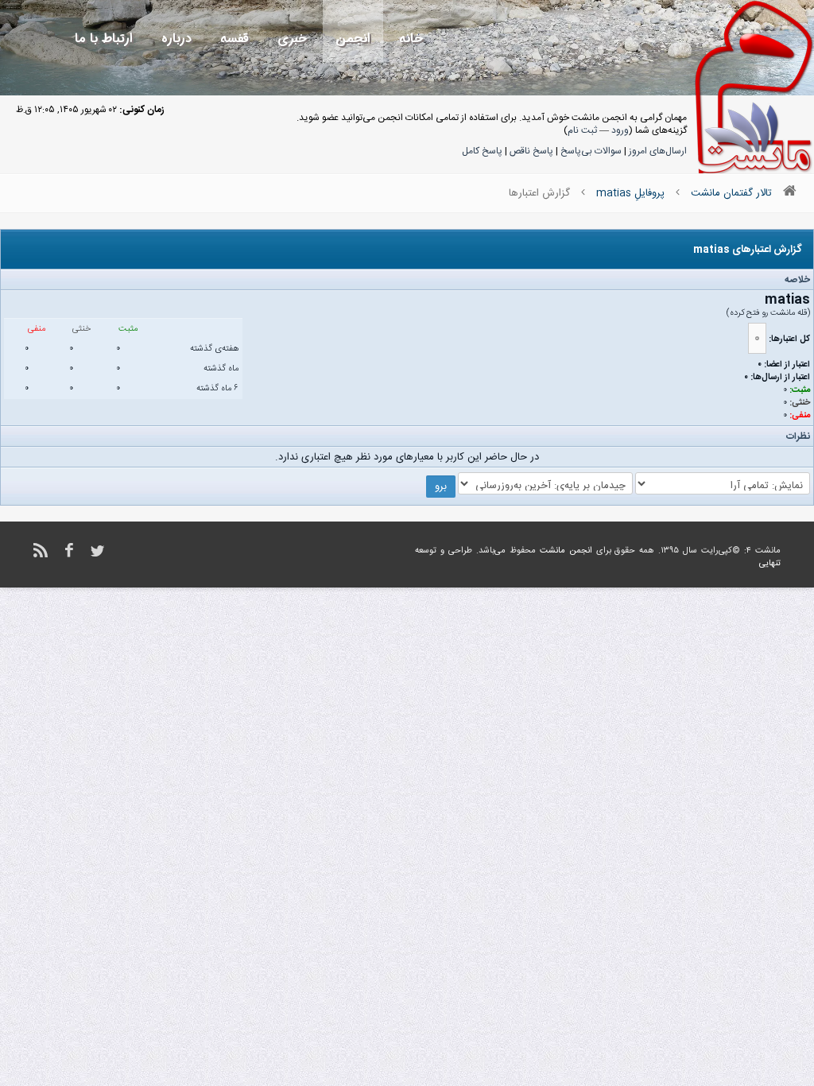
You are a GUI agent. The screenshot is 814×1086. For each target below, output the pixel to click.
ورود (620, 130)
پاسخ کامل (482, 151)
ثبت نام (582, 130)
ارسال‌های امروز (658, 151)
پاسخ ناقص (531, 151)
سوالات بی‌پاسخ (591, 151)
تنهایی (770, 564)
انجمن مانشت (566, 551)
